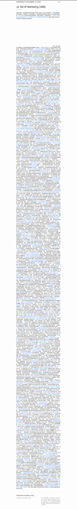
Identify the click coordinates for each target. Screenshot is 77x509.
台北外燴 (35, 80)
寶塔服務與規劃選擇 (44, 375)
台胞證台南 (25, 50)
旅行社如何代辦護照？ (43, 341)
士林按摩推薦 (50, 112)
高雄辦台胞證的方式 (22, 17)
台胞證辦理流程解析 (42, 270)
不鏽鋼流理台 (30, 349)
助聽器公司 (49, 150)
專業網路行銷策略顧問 (28, 313)
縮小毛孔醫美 (22, 429)
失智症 (46, 17)
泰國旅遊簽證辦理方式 (46, 47)
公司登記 (34, 164)
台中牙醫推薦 (28, 219)
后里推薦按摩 (28, 303)
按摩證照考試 (24, 278)
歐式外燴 (36, 359)
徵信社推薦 (20, 167)
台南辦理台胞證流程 (39, 449)
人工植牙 (39, 378)
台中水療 (37, 49)
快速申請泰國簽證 (50, 338)
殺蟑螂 (20, 186)
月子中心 (18, 127)
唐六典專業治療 (35, 368)
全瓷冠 (52, 387)
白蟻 (48, 270)
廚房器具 (19, 384)
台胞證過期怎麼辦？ (42, 140)
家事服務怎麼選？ (55, 95)
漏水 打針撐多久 (46, 170)
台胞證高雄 (44, 66)
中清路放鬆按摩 (36, 375)
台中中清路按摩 (35, 411)
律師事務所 (54, 465)
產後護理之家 (30, 216)
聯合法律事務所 (34, 85)
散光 (31, 130)
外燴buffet (30, 127)
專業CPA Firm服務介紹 (21, 358)
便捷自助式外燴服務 (46, 106)
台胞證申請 (44, 468)
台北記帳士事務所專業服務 (54, 179)
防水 (54, 409)
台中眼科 (43, 182)
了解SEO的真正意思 (37, 239)
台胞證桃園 (38, 462)
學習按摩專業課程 (25, 158)
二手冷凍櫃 (29, 17)
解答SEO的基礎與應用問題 (42, 72)
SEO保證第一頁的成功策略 (53, 394)
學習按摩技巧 (33, 341)
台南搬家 (25, 80)
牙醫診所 (39, 474)
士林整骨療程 (27, 119)
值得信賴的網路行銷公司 (54, 138)
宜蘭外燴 (47, 466)
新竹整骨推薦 (51, 287)
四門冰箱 (32, 445)
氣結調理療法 (27, 257)
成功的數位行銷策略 (48, 485)
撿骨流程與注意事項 (23, 103)
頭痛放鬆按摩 (25, 481)
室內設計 (35, 349)
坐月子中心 (24, 413)
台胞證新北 (30, 316)
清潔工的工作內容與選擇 (46, 465)
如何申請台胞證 (28, 124)
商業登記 (21, 190)
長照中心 (56, 213)
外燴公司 (32, 354)
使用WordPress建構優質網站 (37, 317)
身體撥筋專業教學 (20, 323)
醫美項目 (18, 420)
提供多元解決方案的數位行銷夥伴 (48, 192)
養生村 (59, 193)
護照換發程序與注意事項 (48, 310)
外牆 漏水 (46, 135)
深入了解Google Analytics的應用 (23, 85)
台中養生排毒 (26, 186)
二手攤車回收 (31, 50)
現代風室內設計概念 (38, 187)
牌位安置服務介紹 (39, 121)
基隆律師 (54, 134)
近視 (48, 427)
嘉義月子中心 (36, 316)
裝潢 (40, 244)
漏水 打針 (27, 375)
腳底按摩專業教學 (36, 131)
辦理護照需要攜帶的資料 (40, 260)
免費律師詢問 (44, 474)
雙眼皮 (32, 192)
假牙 (33, 17)
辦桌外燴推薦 (52, 336)
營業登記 (37, 255)
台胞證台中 (54, 15)
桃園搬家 (25, 433)
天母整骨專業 (52, 442)
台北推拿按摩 (35, 351)
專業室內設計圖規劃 (34, 424)
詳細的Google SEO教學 (29, 459)
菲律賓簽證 (24, 414)
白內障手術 (27, 88)
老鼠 (59, 197)
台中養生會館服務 (28, 277)
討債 (48, 226)
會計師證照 (48, 225)
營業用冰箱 (26, 212)
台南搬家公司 (50, 393)
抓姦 (29, 286)
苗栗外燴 (35, 216)
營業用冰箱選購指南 (22, 479)
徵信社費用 (22, 375)
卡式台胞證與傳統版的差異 (22, 409)
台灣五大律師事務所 (46, 303)
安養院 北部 (53, 221)
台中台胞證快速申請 (39, 114)
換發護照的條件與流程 (48, 367)
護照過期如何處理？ (47, 371)
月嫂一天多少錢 (29, 342)
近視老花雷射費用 (25, 424)
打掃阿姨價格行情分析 (35, 161)
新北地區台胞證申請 (46, 210)
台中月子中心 (28, 234)
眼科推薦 (43, 325)
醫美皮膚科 (56, 177)
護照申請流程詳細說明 (43, 328)
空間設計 (57, 390)
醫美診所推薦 (56, 206)
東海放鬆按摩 (37, 50)
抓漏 (41, 66)
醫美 (42, 326)
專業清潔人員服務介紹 (46, 477)
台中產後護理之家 (44, 385)
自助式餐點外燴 (47, 248)
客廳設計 (30, 102)
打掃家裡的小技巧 (42, 70)
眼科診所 (19, 484)
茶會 (40, 464)
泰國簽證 (18, 400)
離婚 (38, 80)
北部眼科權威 (35, 53)
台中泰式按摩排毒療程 (26, 96)
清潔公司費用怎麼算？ (44, 401)
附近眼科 (23, 232)
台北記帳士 (48, 53)
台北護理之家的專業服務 (26, 122)
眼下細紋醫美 (28, 461)
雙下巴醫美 (20, 403)
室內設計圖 (35, 140)
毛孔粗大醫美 (23, 254)
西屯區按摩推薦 (40, 171)
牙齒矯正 (47, 312)
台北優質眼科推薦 (52, 284)
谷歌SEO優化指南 (36, 385)
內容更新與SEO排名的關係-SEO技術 (28, 2)
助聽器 (35, 244)
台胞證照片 (29, 169)
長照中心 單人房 (55, 143)
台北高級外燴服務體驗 (27, 89)
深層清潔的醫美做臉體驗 (32, 261)
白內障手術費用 (35, 277)
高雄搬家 (47, 98)
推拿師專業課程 (34, 197)
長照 (35, 348)
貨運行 (31, 244)
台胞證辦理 (46, 445)
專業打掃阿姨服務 (20, 276)
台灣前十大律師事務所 (56, 264)
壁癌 (55, 299)
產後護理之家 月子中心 (26, 116)
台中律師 (47, 202)
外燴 (38, 244)
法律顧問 (46, 449)
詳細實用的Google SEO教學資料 (35, 60)
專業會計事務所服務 (25, 244)
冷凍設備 (52, 358)
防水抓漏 (32, 254)
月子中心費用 (55, 150)
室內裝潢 (51, 270)
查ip (30, 115)
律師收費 (37, 254)
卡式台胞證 (46, 138)
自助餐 (44, 234)
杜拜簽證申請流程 (29, 302)
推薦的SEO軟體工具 (23, 299)
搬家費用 (59, 474)
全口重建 (42, 89)
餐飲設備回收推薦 (39, 137)
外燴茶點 (37, 345)
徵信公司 (59, 465)
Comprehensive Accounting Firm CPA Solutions (47, 141)
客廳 (45, 147)
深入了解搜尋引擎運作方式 (34, 252)
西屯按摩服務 (37, 132)
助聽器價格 (31, 128)
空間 (58, 449)
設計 (19, 302)
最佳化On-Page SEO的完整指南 (32, 66)
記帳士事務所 (53, 271)
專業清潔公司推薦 (28, 435)
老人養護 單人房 (45, 342)
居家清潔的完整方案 (54, 218)
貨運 (52, 166)
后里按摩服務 (22, 82)
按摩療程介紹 (51, 213)
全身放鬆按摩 (55, 273)
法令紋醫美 (18, 278)
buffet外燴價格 (51, 423)
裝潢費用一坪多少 (23, 383)
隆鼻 (57, 303)
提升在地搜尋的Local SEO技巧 (47, 111)
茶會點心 (41, 371)
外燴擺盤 (18, 475)
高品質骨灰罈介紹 (48, 208)
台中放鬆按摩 (43, 180)
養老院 (31, 375)
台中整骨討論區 (23, 475)
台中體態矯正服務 (26, 472)
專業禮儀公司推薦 (38, 57)
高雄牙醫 (24, 189)
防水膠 (39, 465)
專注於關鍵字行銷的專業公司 (45, 154)
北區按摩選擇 (21, 15)
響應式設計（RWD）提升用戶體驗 (49, 452)
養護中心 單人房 (34, 163)
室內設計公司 (38, 413)
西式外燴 (21, 95)
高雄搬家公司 (49, 73)
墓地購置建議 (26, 283)
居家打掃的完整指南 (30, 255)
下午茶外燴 (55, 367)
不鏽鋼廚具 (52, 297)
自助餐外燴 (49, 199)
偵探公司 (45, 150)
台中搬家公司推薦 (24, 64)
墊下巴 (30, 416)
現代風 (45, 171)
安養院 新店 (56, 132)
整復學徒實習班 (51, 359)
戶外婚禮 (49, 66)
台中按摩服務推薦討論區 (49, 484)
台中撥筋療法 (28, 241)
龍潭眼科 (49, 103)
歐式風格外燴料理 (20, 265)
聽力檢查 (32, 57)
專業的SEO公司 (56, 73)
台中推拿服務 (57, 387)
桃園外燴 (27, 322)
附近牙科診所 (45, 268)
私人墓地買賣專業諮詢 (52, 455)
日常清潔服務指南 (27, 183)
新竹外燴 (38, 263)
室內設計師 (52, 96)
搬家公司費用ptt (48, 280)
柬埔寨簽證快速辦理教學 (35, 361)
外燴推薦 (48, 166)
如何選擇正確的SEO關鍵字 (51, 316)
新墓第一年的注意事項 (29, 221)
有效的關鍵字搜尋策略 (24, 128)
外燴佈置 (33, 364)
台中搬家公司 (56, 180)
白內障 (19, 116)
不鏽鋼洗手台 (30, 278)
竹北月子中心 (21, 423)
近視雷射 (40, 390)
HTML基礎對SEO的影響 (40, 17)
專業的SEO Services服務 (44, 80)
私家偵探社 (55, 485)
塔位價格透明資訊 (55, 124)
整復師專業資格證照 (43, 403)
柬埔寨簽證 (31, 187)
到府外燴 (39, 303)
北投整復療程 (23, 332)
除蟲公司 (42, 50)
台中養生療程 (46, 380)
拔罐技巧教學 (36, 212)
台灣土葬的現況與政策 (50, 86)
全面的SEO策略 (55, 411)
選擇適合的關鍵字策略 (52, 474)
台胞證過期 (21, 119)
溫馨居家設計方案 (26, 367)
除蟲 (45, 73)
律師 (17, 307)
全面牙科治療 (27, 235)
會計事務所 (52, 176)
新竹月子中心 (42, 105)
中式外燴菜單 (32, 238)
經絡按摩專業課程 (36, 147)
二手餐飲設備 (44, 153)
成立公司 (57, 297)
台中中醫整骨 (46, 203)
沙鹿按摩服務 (52, 466)
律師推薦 (51, 226)
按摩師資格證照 (24, 268)
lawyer (36, 70)
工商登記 (52, 381)
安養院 (50, 273)
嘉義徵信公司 (26, 51)
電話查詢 (39, 349)
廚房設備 (33, 260)
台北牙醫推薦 (47, 121)
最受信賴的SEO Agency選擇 (52, 102)
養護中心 (19, 75)
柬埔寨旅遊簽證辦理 (32, 299)
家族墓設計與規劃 (23, 144)
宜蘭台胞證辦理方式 (27, 440)
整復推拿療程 (34, 374)
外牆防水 (40, 174)
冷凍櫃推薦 (56, 205)
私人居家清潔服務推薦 (35, 166)
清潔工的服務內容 (24, 231)
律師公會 (36, 287)
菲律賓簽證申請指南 (35, 148)
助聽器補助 (30, 80)
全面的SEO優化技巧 (24, 196)
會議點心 (22, 487)
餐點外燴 (55, 115)
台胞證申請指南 (41, 202)
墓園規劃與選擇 (42, 329)
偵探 (31, 264)
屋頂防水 (23, 302)
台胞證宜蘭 (33, 93)
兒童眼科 (41, 368)
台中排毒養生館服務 (36, 245)
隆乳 (28, 390)
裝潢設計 (28, 57)
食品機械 (28, 479)
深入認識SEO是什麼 (53, 228)
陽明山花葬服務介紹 (22, 398)
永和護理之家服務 (37, 59)
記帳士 (38, 151)
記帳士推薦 (18, 90)
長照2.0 (59, 306)
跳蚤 (43, 348)
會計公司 (38, 200)
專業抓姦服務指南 (50, 468)
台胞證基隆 (56, 479)
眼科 (52, 385)
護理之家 (37, 101)
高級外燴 (23, 66)
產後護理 (59, 190)
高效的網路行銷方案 (48, 446)
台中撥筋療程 (35, 169)
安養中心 (42, 147)
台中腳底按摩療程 (24, 127)
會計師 (45, 122)
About (59, 2)
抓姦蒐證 (49, 131)
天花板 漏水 (47, 456)
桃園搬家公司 (24, 328)
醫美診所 (57, 212)
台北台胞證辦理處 (55, 66)
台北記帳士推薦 (40, 92)
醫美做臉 (40, 53)
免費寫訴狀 (47, 297)
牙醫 (45, 158)
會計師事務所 (42, 49)
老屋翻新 (59, 274)
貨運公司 (26, 487)
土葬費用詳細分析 (26, 237)
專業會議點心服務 (50, 299)
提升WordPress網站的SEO (26, 352)
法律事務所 (20, 80)
